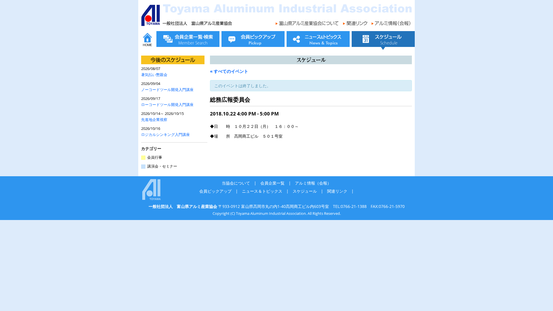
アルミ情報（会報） (313, 183)
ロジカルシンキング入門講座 (165, 134)
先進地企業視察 (154, 119)
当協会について (236, 183)
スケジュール (305, 191)
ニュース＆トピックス (262, 191)
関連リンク (337, 191)
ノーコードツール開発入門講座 (167, 89)
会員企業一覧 (272, 183)
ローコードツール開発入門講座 (167, 104)
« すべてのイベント (229, 71)
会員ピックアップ (215, 191)
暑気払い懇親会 (154, 74)
